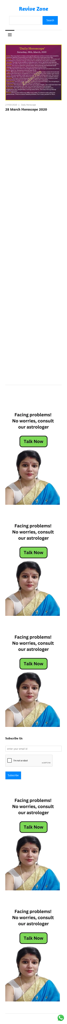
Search (50, 20)
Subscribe (13, 775)
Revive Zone (33, 8)
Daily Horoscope (28, 104)
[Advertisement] (33, 247)
